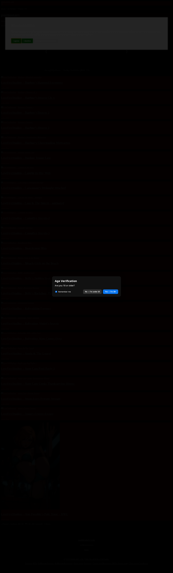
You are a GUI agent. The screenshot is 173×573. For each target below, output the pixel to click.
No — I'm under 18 (92, 292)
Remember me (64, 291)
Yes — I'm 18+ (110, 292)
